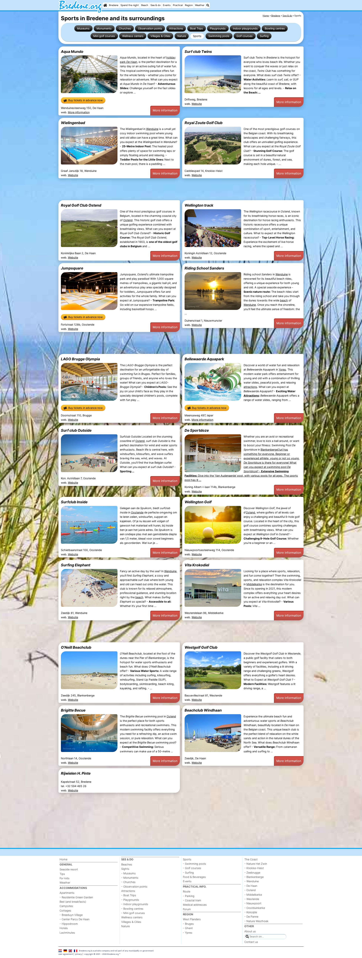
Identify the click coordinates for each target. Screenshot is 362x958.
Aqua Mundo (72, 51)
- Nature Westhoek (256, 921)
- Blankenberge (254, 876)
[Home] (105, 5)
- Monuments (129, 877)
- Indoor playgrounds (134, 904)
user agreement (65, 954)
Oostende (137, 512)
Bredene (113, 5)
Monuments (104, 28)
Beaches (126, 864)
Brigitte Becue (73, 710)
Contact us (251, 941)
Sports (197, 36)
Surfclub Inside (74, 502)
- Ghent (188, 928)
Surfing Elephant (75, 565)
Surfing (264, 36)
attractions (250, 386)
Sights (125, 868)
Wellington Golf (198, 502)
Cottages (65, 910)
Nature (181, 36)
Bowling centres (275, 28)
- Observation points (134, 886)
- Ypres (187, 932)
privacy (78, 954)
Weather (199, 5)
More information (79, 112)
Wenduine (152, 128)
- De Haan (250, 885)
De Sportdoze (197, 430)
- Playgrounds (130, 899)
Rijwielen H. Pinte (75, 773)
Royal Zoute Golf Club (203, 122)
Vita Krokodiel (197, 565)
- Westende (251, 899)
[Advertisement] (171, 189)
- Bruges (188, 923)
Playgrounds (218, 28)
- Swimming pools (194, 863)
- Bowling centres (132, 908)
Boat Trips (196, 28)
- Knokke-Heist (254, 868)
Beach (144, 5)
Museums (83, 28)
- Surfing (188, 872)
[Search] (208, 5)
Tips (62, 873)
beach (284, 300)
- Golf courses (192, 868)
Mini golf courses (104, 36)
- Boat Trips (128, 895)
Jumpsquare (72, 268)
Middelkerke (254, 584)
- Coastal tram (192, 900)
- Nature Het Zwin (255, 863)
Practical (178, 5)
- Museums (128, 873)
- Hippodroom (69, 923)
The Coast (251, 859)
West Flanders (192, 919)
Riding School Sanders (204, 268)
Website (197, 103)
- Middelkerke (253, 894)
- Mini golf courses (133, 913)
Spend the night (129, 5)
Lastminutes (67, 932)
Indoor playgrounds (245, 28)
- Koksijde (250, 912)
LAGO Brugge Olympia (80, 359)
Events (167, 5)
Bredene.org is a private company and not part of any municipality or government (116, 951)
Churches (125, 28)
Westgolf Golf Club (201, 647)
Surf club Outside (76, 430)
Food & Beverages (194, 876)
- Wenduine (251, 881)
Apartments (67, 892)
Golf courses (244, 36)
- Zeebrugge (252, 872)
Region (189, 5)
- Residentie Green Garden (76, 897)
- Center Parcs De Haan (74, 919)
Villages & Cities (160, 36)
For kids (65, 878)
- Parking (188, 896)
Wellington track (199, 205)
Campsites (66, 906)
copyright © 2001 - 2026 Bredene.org (101, 954)
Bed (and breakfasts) (73, 901)
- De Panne (251, 916)
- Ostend (250, 890)
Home (63, 859)
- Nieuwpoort (252, 903)
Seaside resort (69, 869)
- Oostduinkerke (254, 907)
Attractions (176, 28)
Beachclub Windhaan (203, 710)
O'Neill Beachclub (76, 647)
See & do (155, 5)
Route (186, 891)
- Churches (128, 882)
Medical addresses (195, 904)
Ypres (282, 369)
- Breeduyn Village (71, 914)
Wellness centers (132, 36)
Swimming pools (218, 36)
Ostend (128, 220)
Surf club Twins (198, 51)
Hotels (64, 928)
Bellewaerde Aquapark (204, 359)
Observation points (150, 28)
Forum (187, 909)
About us (250, 931)
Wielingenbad (73, 122)
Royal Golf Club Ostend (81, 205)
